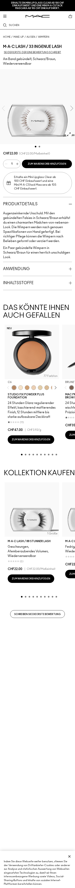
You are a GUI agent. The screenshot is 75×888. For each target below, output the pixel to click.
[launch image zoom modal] (69, 134)
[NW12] (33, 387)
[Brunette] (71, 387)
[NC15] (46, 387)
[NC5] (20, 387)
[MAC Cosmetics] (37, 16)
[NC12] (40, 387)
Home (7, 37)
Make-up (18, 37)
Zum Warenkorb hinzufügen (47, 164)
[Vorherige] (9, 387)
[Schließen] (69, 856)
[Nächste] (55, 387)
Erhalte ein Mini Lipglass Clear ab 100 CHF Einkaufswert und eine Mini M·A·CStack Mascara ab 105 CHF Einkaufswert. (37, 5)
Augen (31, 37)
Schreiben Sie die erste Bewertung (37, 614)
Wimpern (43, 37)
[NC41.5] (27, 387)
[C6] (14, 387)
